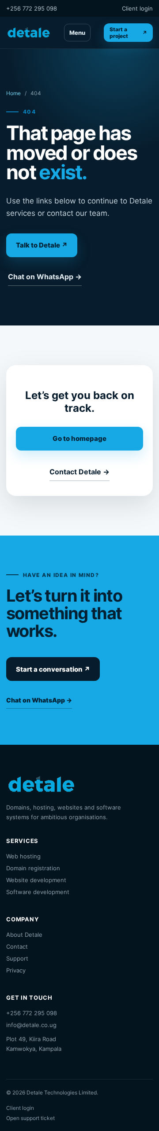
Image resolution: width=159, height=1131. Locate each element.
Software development (37, 891)
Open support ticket (30, 1118)
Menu (77, 32)
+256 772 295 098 (31, 8)
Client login (137, 8)
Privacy (16, 970)
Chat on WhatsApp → (45, 276)
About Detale (24, 934)
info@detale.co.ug (31, 1024)
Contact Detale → (79, 471)
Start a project (128, 32)
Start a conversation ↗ (53, 669)
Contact (17, 946)
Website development (36, 879)
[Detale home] (28, 32)
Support (17, 958)
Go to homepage (79, 438)
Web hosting (23, 856)
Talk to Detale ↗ (42, 245)
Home (13, 93)
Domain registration (33, 868)
